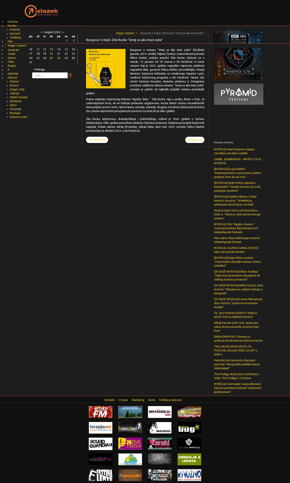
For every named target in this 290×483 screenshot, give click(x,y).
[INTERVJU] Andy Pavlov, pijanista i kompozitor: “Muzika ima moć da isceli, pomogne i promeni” (237, 186)
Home (151, 400)
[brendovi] (130, 427)
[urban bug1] (189, 427)
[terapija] (100, 427)
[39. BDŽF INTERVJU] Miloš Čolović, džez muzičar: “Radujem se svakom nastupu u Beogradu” (238, 289)
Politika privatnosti (170, 400)
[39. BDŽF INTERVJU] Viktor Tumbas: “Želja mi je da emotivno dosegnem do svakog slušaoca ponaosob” (237, 275)
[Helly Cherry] (160, 474)
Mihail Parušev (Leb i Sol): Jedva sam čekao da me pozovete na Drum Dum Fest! (236, 326)
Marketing (138, 400)
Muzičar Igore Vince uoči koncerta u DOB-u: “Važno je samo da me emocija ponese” (237, 214)
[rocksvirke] (160, 458)
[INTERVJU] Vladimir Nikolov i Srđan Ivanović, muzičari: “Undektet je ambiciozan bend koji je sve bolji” (235, 200)
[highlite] (100, 459)
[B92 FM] (100, 411)
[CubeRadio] (189, 443)
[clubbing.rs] (189, 411)
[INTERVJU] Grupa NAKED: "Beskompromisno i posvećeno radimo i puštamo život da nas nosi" (238, 172)
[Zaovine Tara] (130, 411)
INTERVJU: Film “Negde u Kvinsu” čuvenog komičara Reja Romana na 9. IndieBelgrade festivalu (236, 228)
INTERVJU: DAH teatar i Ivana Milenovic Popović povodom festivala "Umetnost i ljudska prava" (238, 387)
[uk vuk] (130, 443)
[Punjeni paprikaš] (130, 474)
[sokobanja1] (130, 459)
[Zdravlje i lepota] (189, 459)
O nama (123, 400)
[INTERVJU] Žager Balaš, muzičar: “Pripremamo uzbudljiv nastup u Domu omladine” (237, 261)
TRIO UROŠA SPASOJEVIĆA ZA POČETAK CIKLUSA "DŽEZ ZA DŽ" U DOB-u (235, 350)
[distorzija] (160, 411)
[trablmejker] (160, 427)
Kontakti (110, 400)
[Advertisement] (191, 9)
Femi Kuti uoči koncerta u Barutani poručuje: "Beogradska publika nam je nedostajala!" (237, 364)
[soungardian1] (100, 443)
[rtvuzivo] (189, 474)
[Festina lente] (100, 474)
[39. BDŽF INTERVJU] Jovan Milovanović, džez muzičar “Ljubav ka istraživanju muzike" (238, 303)
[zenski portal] (160, 443)
